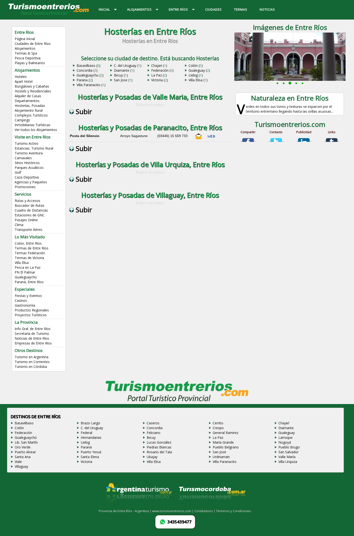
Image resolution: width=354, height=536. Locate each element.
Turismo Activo (26, 143)
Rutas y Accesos (27, 200)
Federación (23, 432)
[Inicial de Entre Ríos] (48, 14)
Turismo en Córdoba (31, 366)
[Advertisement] (150, 266)
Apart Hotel (24, 81)
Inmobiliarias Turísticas (32, 125)
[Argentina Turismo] (139, 506)
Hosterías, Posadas (30, 105)
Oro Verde (23, 447)
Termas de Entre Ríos (31, 248)
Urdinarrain (221, 456)
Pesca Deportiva (27, 58)
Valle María (286, 456)
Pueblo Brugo (289, 447)
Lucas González (159, 442)
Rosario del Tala (159, 452)
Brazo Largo (90, 423)
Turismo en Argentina (31, 357)
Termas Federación (30, 253)
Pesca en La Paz (27, 267)
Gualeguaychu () (90, 75)
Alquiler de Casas (28, 96)
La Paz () (159, 75)
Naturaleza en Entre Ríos (289, 98)
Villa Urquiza (287, 461)
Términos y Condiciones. (234, 511)
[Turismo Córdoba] (212, 506)
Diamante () (124, 70)
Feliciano (153, 432)
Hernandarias (91, 437)
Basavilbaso (24, 423)
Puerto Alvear (25, 452)
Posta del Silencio (84, 136)
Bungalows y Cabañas (32, 86)
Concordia (155, 428)
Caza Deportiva (27, 177)
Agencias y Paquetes (31, 182)
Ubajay (152, 456)
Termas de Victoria (29, 257)
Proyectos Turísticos (31, 315)
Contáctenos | (205, 511)
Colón (19, 428)
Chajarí (283, 423)
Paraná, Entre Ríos (29, 282)
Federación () (162, 70)
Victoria (86, 461)
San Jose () (123, 80)
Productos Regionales (32, 310)
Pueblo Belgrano (226, 447)
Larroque (285, 437)
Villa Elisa (22, 262)
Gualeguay (286, 432)
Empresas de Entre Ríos (33, 343)
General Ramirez (225, 432)
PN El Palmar (25, 272)
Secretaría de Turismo (32, 333)
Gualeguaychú (26, 277)
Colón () (196, 65)
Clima (19, 224)
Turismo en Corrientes (32, 361)
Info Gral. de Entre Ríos (33, 328)
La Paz (218, 437)
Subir (83, 111)
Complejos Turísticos (31, 115)
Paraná (86, 447)
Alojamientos (25, 48)
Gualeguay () (199, 70)
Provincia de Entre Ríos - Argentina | (125, 511)
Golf (18, 172)
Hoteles (21, 76)
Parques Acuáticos (29, 167)
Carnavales (23, 158)
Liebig (85, 442)
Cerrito (218, 423)
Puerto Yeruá (91, 452)
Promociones (25, 187)
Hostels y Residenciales (33, 91)
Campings (22, 120)
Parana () (85, 80)
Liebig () (196, 75)
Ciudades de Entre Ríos (33, 43)
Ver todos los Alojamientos (36, 129)
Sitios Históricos (27, 162)
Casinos (21, 300)
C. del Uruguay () (127, 65)
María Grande (223, 442)
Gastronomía (25, 305)
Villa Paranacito (224, 461)
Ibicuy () (121, 75)
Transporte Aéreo (28, 229)
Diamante (286, 428)
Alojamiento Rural (29, 110)
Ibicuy (151, 437)
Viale (18, 461)
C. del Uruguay (92, 428)
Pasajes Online (26, 220)
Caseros (153, 423)
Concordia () (87, 70)
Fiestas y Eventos (28, 295)
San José (219, 452)
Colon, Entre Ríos (28, 243)
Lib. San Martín (26, 442)
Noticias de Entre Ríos (32, 338)
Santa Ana (23, 456)
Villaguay (21, 466)
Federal (86, 432)
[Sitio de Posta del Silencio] (211, 138)
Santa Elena (90, 456)
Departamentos (27, 100)
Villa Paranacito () (91, 84)
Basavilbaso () (88, 65)
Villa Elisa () (198, 80)
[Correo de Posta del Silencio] (198, 138)
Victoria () (159, 80)
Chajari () (159, 65)
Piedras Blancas (159, 447)
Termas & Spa (26, 53)
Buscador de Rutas (29, 205)
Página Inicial (25, 38)
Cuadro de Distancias (31, 210)
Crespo (218, 428)
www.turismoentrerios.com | (173, 511)
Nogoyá (284, 442)
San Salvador (288, 452)
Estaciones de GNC (30, 215)
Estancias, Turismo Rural (34, 148)
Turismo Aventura (29, 153)
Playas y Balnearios (30, 63)
